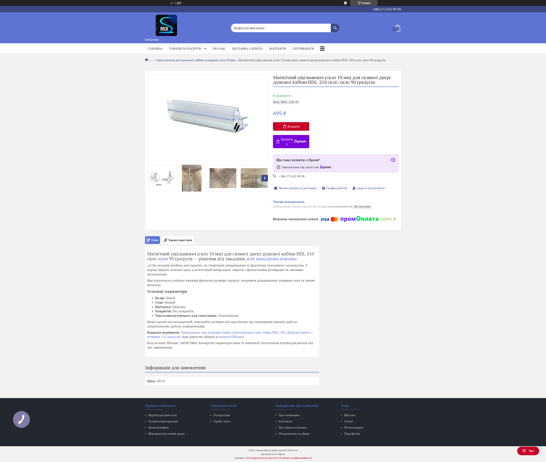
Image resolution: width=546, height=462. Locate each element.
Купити (293, 126)
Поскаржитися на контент (262, 457)
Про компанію (289, 415)
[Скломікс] (166, 24)
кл (163, 259)
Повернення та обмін (294, 434)
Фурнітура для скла (162, 415)
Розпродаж (221, 415)
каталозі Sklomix (231, 337)
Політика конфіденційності (296, 457)
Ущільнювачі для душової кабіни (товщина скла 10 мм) (196, 60)
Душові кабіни (158, 427)
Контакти (277, 48)
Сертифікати (303, 48)
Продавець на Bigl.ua (273, 454)
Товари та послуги (185, 48)
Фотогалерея (353, 427)
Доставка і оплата (247, 48)
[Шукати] (335, 26)
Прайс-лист (222, 421)
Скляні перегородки (163, 421)
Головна (155, 48)
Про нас (219, 48)
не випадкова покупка (273, 259)
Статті (348, 421)
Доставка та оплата (292, 427)
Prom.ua (293, 450)
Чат (531, 451)
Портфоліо (352, 434)
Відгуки (349, 415)
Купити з (287, 141)
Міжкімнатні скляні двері (166, 434)
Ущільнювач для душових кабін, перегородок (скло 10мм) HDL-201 (233, 332)
